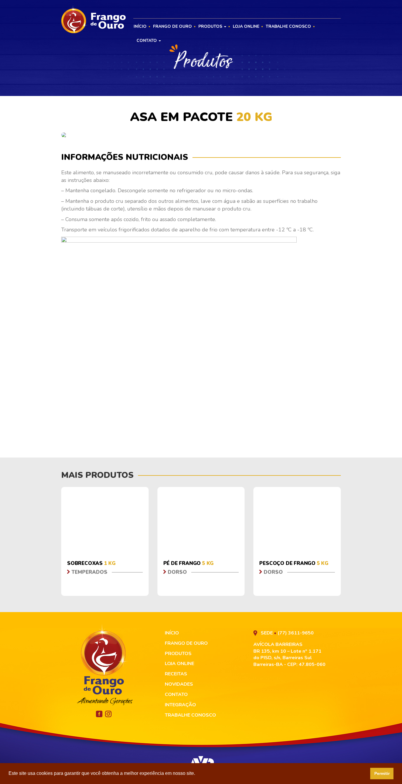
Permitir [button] (382, 773)
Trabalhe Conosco (190, 715)
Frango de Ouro (172, 26)
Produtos (210, 26)
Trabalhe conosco (288, 26)
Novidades (179, 684)
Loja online (246, 26)
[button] (197, 774)
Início (140, 26)
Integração (180, 705)
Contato (147, 40)
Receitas (176, 674)
